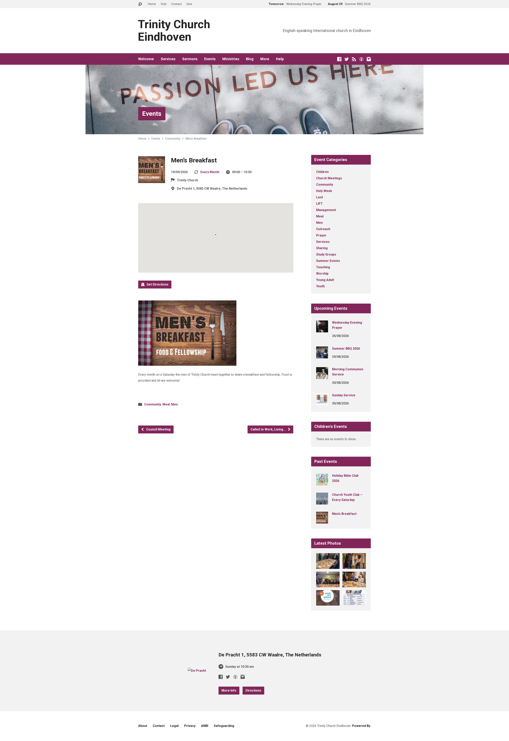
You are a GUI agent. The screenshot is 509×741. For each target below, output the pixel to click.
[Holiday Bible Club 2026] (322, 483)
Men (174, 404)
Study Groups (326, 254)
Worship (322, 273)
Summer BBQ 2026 (346, 348)
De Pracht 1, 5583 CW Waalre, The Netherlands (270, 655)
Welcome (146, 59)
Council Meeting (158, 429)
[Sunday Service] (322, 402)
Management (326, 210)
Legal (174, 726)
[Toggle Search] (140, 4)
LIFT (319, 204)
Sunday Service (343, 395)
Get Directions (157, 284)
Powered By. (361, 726)
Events (210, 59)
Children (322, 172)
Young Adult (325, 280)
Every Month (209, 172)
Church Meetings (329, 178)
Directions (253, 690)
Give (189, 4)
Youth (320, 286)
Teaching (323, 267)
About (142, 726)
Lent (319, 197)
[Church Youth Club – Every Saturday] (322, 502)
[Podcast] (361, 59)
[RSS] (354, 59)
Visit (163, 4)
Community (172, 138)
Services (168, 59)
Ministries (230, 59)
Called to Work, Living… (268, 429)
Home (152, 4)
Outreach (323, 229)
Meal (166, 404)
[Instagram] (369, 59)
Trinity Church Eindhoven (174, 30)
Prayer (321, 235)
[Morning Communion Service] (322, 376)
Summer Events (328, 261)
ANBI (204, 726)
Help (280, 59)
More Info (228, 690)
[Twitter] (347, 59)
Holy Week (324, 191)
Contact (176, 4)
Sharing (322, 248)
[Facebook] (339, 59)
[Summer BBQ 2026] (322, 355)
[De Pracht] (197, 670)
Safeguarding (224, 726)
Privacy (189, 726)
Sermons (189, 59)
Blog (250, 59)
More (264, 59)
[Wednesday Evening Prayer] (322, 330)
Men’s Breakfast (196, 138)
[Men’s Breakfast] (322, 521)
